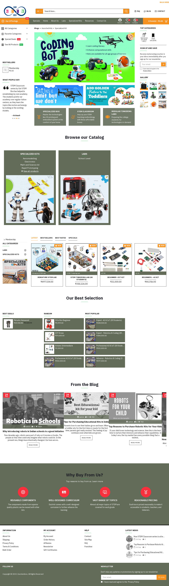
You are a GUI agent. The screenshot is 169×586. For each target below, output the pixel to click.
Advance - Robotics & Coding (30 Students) (110, 358)
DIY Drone (59, 333)
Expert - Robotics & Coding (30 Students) (110, 333)
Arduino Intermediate (64, 346)
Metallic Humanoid (21, 320)
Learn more (97, 481)
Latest (34, 238)
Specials (73, 238)
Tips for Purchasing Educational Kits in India (86, 421)
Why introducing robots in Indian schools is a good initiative (33, 431)
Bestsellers (46, 238)
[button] (12, 118)
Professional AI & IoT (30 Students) (69, 358)
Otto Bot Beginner (62, 320)
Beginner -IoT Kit (116, 277)
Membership (14, 68)
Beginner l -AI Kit (150, 277)
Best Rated (60, 238)
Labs (84, 154)
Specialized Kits (29, 154)
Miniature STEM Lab (47, 277)
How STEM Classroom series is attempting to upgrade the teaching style (149, 537)
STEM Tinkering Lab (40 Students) (82, 278)
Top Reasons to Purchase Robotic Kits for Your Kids (135, 426)
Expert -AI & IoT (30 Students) (109, 320)
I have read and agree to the (151, 69)
